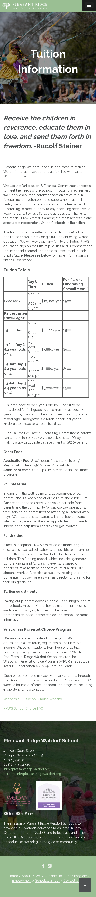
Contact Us (71, 880)
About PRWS (31, 876)
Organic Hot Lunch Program (66, 876)
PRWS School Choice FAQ (23, 708)
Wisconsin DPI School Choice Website (32, 699)
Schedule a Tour (47, 880)
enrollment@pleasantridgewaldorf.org (32, 774)
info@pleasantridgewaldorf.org (26, 769)
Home (13, 876)
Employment (21, 880)
